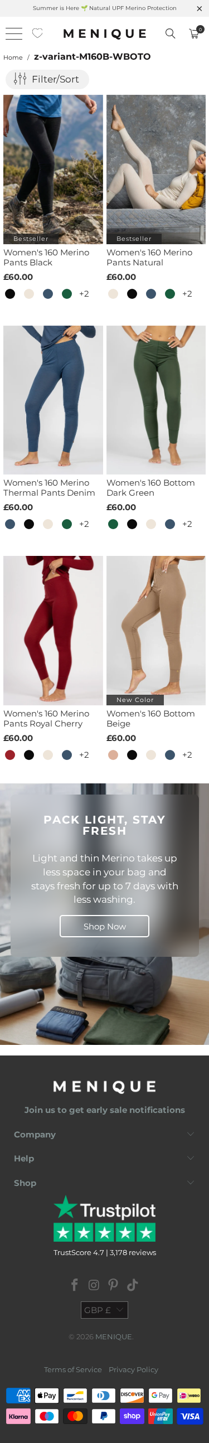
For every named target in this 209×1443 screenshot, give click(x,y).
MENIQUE (113, 1336)
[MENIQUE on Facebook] (75, 1286)
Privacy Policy (133, 1369)
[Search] (170, 33)
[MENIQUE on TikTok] (133, 1286)
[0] (37, 34)
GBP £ (97, 1310)
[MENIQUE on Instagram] (94, 1286)
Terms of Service (73, 1369)
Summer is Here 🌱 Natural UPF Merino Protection (105, 8)
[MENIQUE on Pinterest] (113, 1286)
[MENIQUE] (104, 33)
